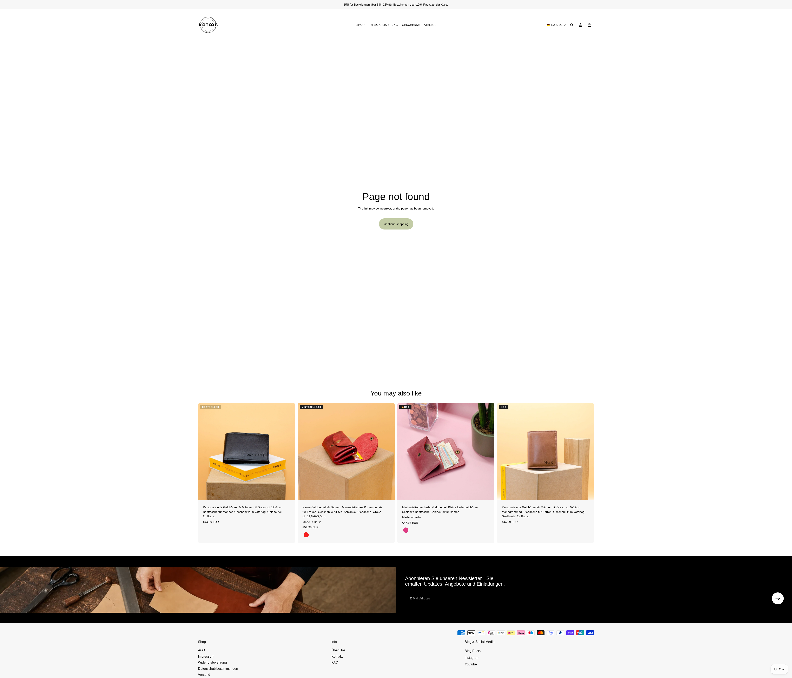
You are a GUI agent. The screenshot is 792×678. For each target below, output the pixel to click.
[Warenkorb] (589, 24)
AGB (201, 650)
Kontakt (337, 656)
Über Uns (338, 650)
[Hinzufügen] (288, 493)
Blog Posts (473, 651)
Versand (204, 674)
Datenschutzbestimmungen (218, 668)
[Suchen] (571, 24)
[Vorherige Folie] (204, 451)
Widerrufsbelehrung (212, 662)
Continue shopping (396, 224)
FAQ (334, 662)
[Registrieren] (778, 598)
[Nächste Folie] (289, 451)
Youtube (471, 664)
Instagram (472, 657)
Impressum (206, 656)
